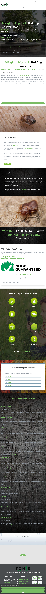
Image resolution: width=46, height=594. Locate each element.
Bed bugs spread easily (17, 145)
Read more (14, 454)
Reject (23, 592)
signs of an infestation (28, 148)
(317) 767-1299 (37, 1)
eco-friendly (18, 182)
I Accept (23, 555)
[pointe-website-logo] (4, 3)
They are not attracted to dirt (22, 75)
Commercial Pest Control (24, 581)
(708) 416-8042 (6, 37)
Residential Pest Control (24, 579)
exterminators (24, 189)
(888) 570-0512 (8, 1)
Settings (17, 585)
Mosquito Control (22, 583)
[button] (23, 376)
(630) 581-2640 (22, 1)
